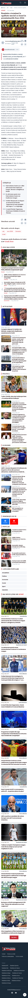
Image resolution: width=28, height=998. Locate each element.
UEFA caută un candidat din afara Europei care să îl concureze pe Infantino (12, 818)
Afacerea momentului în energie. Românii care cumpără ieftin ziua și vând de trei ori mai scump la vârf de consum (19, 492)
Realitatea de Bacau (6, 978)
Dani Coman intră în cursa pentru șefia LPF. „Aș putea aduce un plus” (12, 790)
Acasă (4, 7)
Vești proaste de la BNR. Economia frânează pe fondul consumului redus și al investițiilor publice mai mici (15, 297)
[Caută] (20, 3)
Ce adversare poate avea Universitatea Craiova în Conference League (13, 196)
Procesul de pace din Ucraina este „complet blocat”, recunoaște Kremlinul (19, 428)
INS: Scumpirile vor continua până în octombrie (17, 509)
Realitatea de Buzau (16, 980)
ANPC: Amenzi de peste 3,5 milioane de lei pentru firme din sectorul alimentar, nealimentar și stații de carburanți (14, 471)
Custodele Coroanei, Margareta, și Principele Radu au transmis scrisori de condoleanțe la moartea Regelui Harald (19, 407)
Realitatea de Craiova (17, 973)
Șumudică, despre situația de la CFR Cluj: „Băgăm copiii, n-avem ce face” (15, 283)
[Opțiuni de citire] (24, 994)
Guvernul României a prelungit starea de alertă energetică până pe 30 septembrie (19, 360)
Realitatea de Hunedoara (19, 970)
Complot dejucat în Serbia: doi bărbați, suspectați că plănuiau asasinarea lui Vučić (11, 331)
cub (3, 231)
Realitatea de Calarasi (15, 968)
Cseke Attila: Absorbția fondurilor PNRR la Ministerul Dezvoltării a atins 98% (19, 502)
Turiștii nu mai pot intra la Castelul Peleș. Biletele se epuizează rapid (12, 269)
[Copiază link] (22, 41)
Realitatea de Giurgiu (6, 983)
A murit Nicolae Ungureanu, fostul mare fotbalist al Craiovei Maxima (15, 211)
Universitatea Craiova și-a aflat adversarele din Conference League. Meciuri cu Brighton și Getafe (15, 188)
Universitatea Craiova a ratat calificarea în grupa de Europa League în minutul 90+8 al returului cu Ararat (14, 762)
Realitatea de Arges (6, 973)
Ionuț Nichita (23, 616)
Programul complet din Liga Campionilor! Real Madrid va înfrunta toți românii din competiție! (13, 733)
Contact (3, 954)
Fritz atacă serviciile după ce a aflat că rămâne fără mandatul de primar (19, 368)
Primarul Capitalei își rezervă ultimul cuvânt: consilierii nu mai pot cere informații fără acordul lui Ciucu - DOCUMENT (19, 418)
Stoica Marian (23, 673)
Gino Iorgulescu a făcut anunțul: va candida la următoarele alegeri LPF (13, 932)
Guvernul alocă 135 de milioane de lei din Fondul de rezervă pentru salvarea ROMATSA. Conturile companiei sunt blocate (19, 480)
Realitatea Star (5, 968)
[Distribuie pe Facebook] (25, 41)
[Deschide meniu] (25, 3)
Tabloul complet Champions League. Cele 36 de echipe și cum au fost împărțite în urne (13, 847)
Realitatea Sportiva (14, 965)
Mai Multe (14, 937)
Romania (18, 231)
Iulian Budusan (23, 702)
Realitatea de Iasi (16, 975)
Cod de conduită (19, 956)
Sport (11, 7)
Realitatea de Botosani (7, 970)
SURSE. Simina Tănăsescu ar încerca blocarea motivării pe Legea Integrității (15, 276)
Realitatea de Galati (17, 41)
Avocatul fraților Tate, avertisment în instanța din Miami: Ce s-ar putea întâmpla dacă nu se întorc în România (19, 351)
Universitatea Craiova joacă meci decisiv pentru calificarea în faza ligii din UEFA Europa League (13, 875)
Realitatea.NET (5, 965)
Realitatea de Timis (6, 975)
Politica (6, 279)
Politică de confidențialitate (8, 956)
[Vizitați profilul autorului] (2, 42)
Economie (6, 300)
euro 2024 (10, 231)
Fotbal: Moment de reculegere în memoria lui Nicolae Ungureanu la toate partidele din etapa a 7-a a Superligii (15, 203)
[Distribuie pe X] (25, 44)
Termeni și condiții (11, 954)
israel (3, 234)
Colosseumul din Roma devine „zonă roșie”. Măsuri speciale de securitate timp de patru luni (19, 341)
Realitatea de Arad (6, 980)
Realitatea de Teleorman (17, 978)
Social (3, 272)
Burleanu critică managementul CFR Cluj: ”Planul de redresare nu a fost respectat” (13, 904)
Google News (9, 241)
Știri (7, 7)
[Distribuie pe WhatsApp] (22, 44)
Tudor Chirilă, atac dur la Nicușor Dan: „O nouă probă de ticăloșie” (14, 397)
